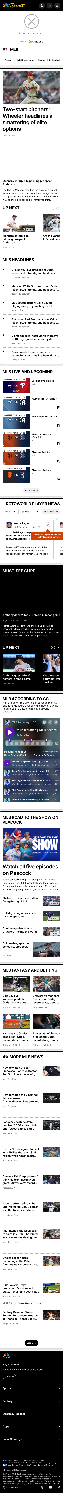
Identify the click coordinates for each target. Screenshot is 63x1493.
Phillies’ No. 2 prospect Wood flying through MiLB (21, 899)
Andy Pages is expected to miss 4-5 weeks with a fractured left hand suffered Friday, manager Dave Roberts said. (26, 535)
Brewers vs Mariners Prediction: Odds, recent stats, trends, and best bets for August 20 (46, 999)
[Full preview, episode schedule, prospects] (46, 949)
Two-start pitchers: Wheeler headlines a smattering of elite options (27, 119)
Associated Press (19, 343)
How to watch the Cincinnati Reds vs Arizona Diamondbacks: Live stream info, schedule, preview (20, 1098)
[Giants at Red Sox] (16, 457)
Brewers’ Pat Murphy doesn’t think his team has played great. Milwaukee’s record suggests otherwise (21, 1180)
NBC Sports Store (11, 1462)
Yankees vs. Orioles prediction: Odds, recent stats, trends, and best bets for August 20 (16, 1037)
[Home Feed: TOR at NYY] (16, 421)
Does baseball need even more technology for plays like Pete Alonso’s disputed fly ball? (35, 353)
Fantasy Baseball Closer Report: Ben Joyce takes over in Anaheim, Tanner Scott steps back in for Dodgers (21, 1315)
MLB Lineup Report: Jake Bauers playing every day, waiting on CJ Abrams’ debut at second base (31, 304)
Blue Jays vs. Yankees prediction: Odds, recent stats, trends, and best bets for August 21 (16, 999)
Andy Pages (22, 523)
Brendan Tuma (18, 310)
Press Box (25, 1462)
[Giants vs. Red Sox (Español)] (16, 439)
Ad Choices (37, 1462)
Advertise (7, 1460)
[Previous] (53, 208)
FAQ (42, 1460)
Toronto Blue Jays (25, 1303)
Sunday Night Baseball (49, 60)
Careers (16, 1460)
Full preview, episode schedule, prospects (16, 945)
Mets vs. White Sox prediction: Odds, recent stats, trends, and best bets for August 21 (35, 288)
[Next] (58, 208)
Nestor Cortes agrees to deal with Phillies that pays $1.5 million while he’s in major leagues (21, 1152)
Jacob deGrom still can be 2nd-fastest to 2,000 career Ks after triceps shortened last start (20, 1207)
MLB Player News (25, 60)
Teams (8, 60)
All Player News (51, 511)
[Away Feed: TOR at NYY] (16, 403)
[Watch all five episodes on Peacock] (31, 844)
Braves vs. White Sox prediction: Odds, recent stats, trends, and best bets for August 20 (46, 1037)
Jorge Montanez (10, 1323)
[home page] (14, 6)
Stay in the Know (11, 1364)
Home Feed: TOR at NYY (44, 416)
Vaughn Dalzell (40, 1007)
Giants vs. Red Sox (41, 470)
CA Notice (31, 1465)
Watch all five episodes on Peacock (30, 869)
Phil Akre (7, 955)
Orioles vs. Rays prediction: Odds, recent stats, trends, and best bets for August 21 (35, 271)
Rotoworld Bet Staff (20, 277)
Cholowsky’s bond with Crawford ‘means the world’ (20, 930)
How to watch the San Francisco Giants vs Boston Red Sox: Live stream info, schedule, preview (20, 1071)
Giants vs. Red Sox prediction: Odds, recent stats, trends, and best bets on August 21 (35, 321)
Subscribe (9, 1376)
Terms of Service (45, 1465)
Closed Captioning (30, 1460)
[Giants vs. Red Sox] (16, 475)
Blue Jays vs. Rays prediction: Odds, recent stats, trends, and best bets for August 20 (20, 1288)
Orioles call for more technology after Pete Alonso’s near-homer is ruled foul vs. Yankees (21, 1261)
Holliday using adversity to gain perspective (19, 914)
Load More (31, 1343)
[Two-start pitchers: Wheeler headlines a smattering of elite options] (31, 87)
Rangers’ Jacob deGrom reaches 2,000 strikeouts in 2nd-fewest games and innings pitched (20, 1125)
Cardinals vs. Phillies (43, 380)
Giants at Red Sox (41, 452)
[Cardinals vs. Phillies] (16, 385)
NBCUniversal (20, 1470)
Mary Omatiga (9, 1079)
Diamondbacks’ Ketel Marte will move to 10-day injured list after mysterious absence (35, 337)
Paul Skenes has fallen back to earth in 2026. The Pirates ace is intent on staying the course (20, 1234)
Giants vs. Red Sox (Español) (41, 435)
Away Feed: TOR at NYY (44, 398)
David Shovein (9, 135)
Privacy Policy (50, 1462)
